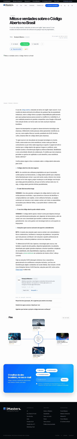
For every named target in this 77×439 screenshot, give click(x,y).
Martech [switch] (41, 370)
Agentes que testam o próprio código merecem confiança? (33, 309)
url (29, 287)
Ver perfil (34, 290)
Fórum (45, 419)
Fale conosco (47, 421)
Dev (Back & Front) (31, 413)
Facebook (24, 287)
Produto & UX (40, 5)
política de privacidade (63, 385)
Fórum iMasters (37, 1)
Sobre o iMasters (48, 411)
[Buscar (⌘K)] (61, 5)
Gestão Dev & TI (31, 424)
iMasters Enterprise (18, 1)
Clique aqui (19, 269)
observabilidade (28, 253)
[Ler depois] (68, 5)
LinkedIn (65, 435)
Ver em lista (66, 317)
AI (17, 5)
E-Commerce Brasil (47, 1)
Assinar (64, 379)
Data (26, 5)
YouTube (57, 435)
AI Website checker (67, 1)
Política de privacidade (49, 424)
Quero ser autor (48, 416)
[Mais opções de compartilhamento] (42, 44)
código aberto (26, 110)
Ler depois (15, 44)
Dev (21, 5)
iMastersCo (28, 1)
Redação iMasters (27, 278)
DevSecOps (32, 5)
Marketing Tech (31, 427)
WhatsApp (25, 44)
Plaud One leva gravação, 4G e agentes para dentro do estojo (34, 300)
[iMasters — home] (8, 5)
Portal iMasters (7, 1)
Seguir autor (26, 290)
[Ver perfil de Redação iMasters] (19, 285)
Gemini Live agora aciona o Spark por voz (28, 305)
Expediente (46, 413)
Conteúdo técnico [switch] (43, 374)
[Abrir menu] (72, 5)
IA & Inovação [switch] (52, 370)
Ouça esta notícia (16, 49)
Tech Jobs (57, 1)
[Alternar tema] (64, 5)
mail (32, 287)
